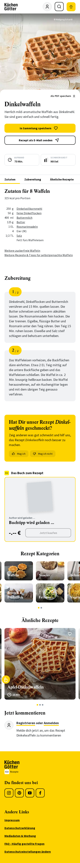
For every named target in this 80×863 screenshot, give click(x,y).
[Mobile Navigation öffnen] (71, 6)
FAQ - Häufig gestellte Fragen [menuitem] (24, 844)
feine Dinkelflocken (29, 213)
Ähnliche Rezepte (62, 179)
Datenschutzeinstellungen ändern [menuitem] (27, 851)
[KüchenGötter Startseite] (11, 6)
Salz (19, 235)
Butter (21, 222)
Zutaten (9, 179)
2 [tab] (41, 608)
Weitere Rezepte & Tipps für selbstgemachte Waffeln (38, 255)
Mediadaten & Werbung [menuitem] (20, 836)
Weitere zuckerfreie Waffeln (22, 250)
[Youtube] (29, 792)
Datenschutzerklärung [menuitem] (19, 828)
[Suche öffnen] (59, 6)
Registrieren (25, 723)
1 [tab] (38, 608)
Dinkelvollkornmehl (29, 208)
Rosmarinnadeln (27, 226)
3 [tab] (42, 705)
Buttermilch (24, 217)
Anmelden (51, 723)
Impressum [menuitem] (12, 820)
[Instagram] (8, 792)
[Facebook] (40, 792)
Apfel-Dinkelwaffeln (25, 687)
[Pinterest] (19, 792)
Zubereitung (32, 179)
